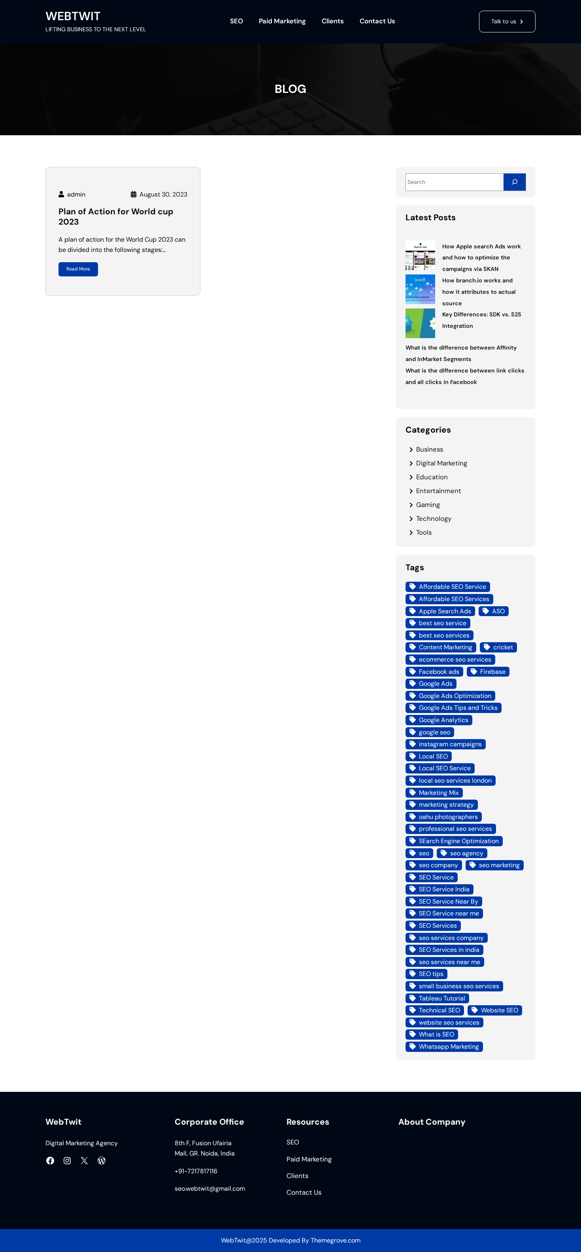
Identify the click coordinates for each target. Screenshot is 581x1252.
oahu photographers (448, 817)
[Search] (515, 182)
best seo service (442, 623)
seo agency (466, 853)
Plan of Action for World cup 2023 (116, 217)
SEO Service (436, 877)
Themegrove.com (335, 1240)
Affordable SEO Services (454, 599)
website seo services (449, 1022)
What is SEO (436, 1034)
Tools (424, 532)
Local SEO (433, 756)
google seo (434, 732)
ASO (498, 611)
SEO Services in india (449, 950)
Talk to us (503, 21)
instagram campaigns (450, 744)
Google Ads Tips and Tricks (458, 708)
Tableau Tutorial (442, 998)
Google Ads (436, 683)
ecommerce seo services (455, 659)
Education (432, 477)
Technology (433, 518)
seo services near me (449, 962)
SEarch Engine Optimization (459, 841)
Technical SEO (439, 1010)
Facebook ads (439, 672)
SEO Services (438, 925)
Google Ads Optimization (455, 696)
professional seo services (455, 829)
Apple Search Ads (445, 611)
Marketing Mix (439, 793)
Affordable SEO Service (452, 587)
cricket (503, 647)
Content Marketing (445, 647)
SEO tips (431, 974)
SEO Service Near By (448, 901)
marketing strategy (446, 804)
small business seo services (459, 986)
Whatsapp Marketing (449, 1046)
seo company (438, 865)
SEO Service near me (449, 913)
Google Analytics (443, 720)
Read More (78, 269)
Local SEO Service (445, 768)
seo (424, 853)
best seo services (444, 635)
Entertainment (438, 490)
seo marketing (499, 865)
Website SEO (499, 1010)
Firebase (493, 672)
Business (429, 449)
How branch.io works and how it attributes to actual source (479, 292)
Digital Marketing (441, 463)
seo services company (451, 938)
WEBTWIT (73, 16)
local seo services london (455, 780)
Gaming (428, 504)
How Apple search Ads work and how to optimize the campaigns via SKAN (481, 258)
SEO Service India (444, 889)
